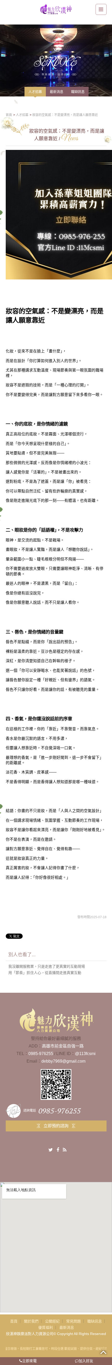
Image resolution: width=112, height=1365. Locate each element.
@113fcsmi (85, 1053)
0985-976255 (40, 1053)
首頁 (13, 1321)
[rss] (64, 1150)
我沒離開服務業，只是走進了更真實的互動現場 (46, 966)
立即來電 (29, 1361)
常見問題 (73, 1321)
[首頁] (56, 9)
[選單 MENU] (101, 9)
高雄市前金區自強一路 (63, 1046)
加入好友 (86, 1361)
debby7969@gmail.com (63, 1061)
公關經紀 (52, 1321)
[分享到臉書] (58, 1150)
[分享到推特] (50, 1150)
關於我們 (31, 1321)
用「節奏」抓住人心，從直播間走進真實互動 (44, 973)
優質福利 (45, 1327)
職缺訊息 (94, 1321)
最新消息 (66, 1327)
